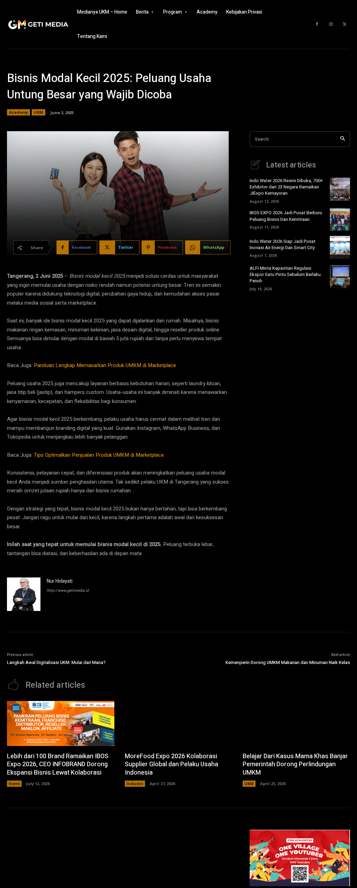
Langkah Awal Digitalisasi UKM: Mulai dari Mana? (56, 662)
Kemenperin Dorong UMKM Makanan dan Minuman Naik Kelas (288, 662)
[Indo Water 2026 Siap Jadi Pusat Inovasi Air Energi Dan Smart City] (340, 247)
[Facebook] (317, 24)
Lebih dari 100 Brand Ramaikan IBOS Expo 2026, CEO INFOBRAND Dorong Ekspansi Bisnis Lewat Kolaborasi (57, 764)
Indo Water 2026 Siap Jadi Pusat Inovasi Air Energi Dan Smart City (283, 244)
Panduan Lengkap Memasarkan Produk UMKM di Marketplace (105, 365)
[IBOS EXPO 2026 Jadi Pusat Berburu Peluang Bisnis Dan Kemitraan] (340, 219)
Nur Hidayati (60, 581)
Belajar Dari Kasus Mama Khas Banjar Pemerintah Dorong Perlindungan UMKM (295, 764)
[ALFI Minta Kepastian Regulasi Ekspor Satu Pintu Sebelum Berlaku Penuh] (340, 276)
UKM (38, 112)
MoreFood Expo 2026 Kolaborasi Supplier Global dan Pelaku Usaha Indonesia (171, 764)
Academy (18, 112)
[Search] (342, 139)
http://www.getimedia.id (68, 591)
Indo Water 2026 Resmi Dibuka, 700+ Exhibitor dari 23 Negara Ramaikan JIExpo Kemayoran (286, 186)
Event (14, 783)
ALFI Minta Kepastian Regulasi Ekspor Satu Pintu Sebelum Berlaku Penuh (285, 274)
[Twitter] (345, 24)
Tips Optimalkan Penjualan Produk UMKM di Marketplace (99, 455)
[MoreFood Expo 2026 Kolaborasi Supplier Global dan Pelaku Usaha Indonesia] (178, 723)
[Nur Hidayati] (23, 594)
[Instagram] (331, 24)
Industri (135, 783)
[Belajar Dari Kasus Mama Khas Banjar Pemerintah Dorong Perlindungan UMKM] (296, 723)
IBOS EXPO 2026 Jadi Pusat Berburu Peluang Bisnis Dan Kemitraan (286, 215)
